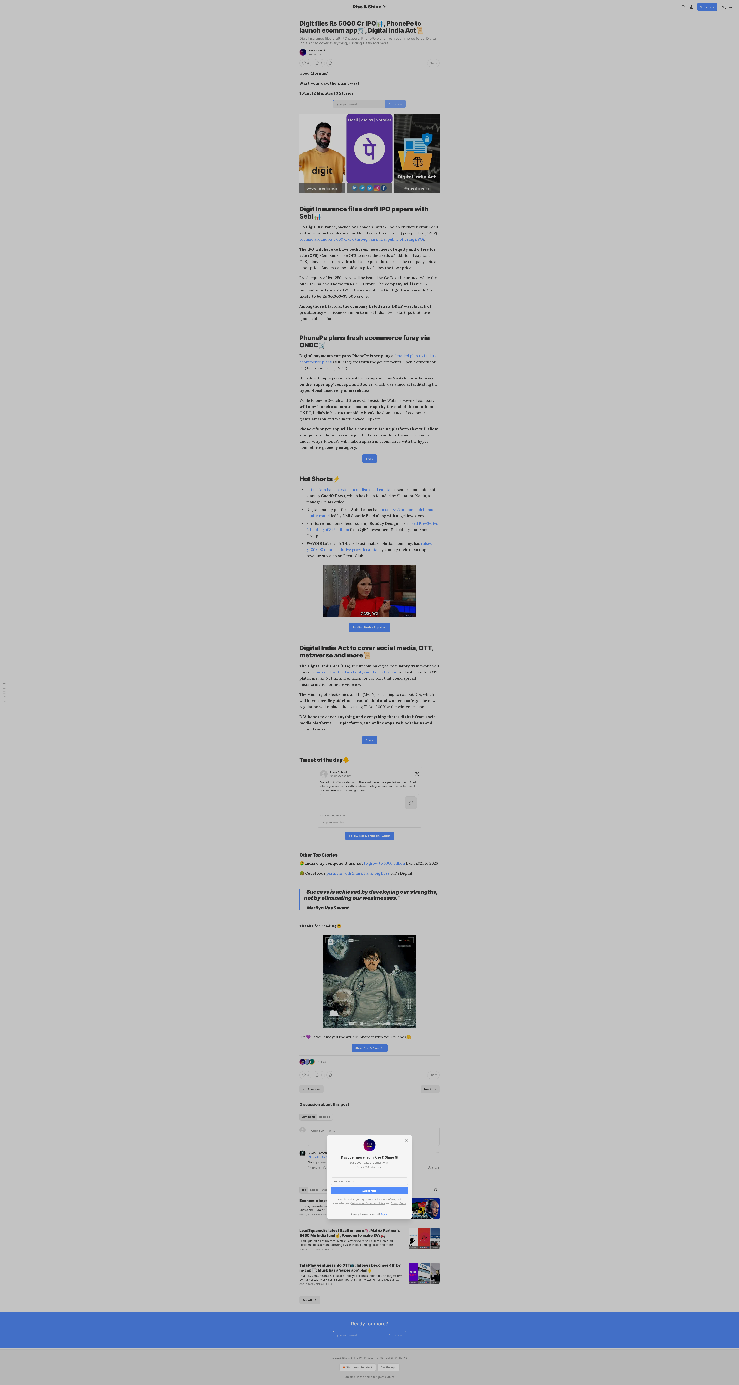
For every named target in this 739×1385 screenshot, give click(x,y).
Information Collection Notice (368, 1203)
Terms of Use (388, 1199)
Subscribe (369, 1190)
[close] (406, 1140)
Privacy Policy (398, 1203)
